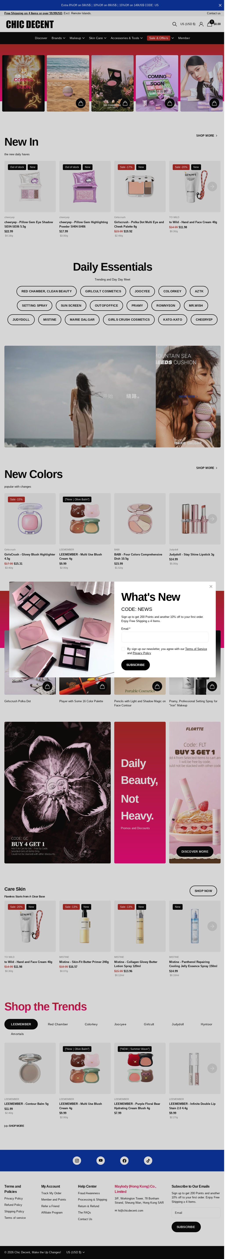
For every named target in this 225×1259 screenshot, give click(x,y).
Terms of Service (194, 649)
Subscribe (134, 665)
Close (209, 586)
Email (124, 628)
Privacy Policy (140, 653)
